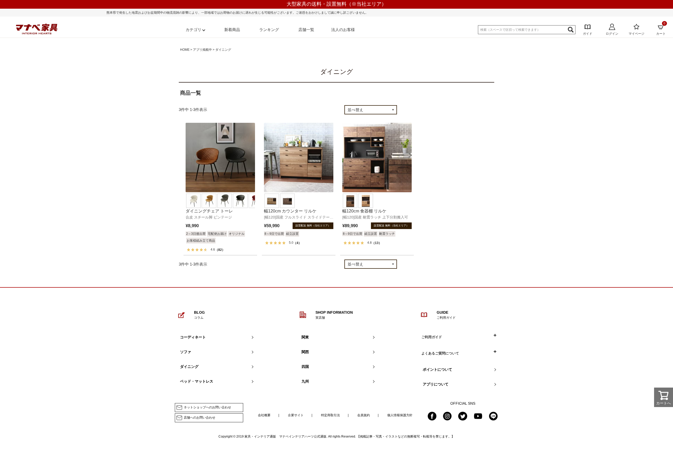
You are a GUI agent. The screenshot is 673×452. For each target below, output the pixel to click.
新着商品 (232, 29)
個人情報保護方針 (399, 415)
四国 (305, 366)
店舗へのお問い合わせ (199, 417)
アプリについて (435, 384)
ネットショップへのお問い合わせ (207, 407)
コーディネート (193, 337)
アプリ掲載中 (202, 50)
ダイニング (189, 366)
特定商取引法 (330, 415)
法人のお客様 (343, 29)
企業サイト (296, 415)
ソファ (185, 352)
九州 (305, 381)
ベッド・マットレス (196, 381)
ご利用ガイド (431, 337)
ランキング (269, 29)
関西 (305, 352)
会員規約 (363, 415)
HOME (185, 50)
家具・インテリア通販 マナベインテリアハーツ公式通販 (285, 436)
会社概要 (264, 415)
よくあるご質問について (440, 353)
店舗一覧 (306, 29)
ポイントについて (437, 369)
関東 (305, 337)
